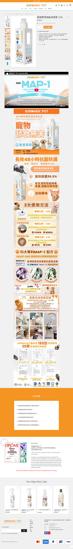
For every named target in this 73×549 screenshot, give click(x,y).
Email (44, 44)
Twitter (40, 44)
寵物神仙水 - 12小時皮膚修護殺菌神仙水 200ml (28, 510)
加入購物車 (49, 27)
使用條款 (11, 533)
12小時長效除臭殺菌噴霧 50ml (44, 509)
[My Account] (67, 5)
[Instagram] (49, 532)
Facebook (38, 44)
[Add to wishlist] (67, 17)
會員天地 (35, 8)
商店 (26, 8)
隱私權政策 (15, 533)
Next (7, 64)
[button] (59, 5)
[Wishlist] (64, 5)
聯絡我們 (50, 8)
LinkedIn (42, 44)
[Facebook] (45, 532)
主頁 (22, 8)
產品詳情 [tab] (7, 70)
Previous (7, 17)
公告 (45, 8)
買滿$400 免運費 (36, 1)
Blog (30, 8)
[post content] (12, 498)
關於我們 (41, 8)
